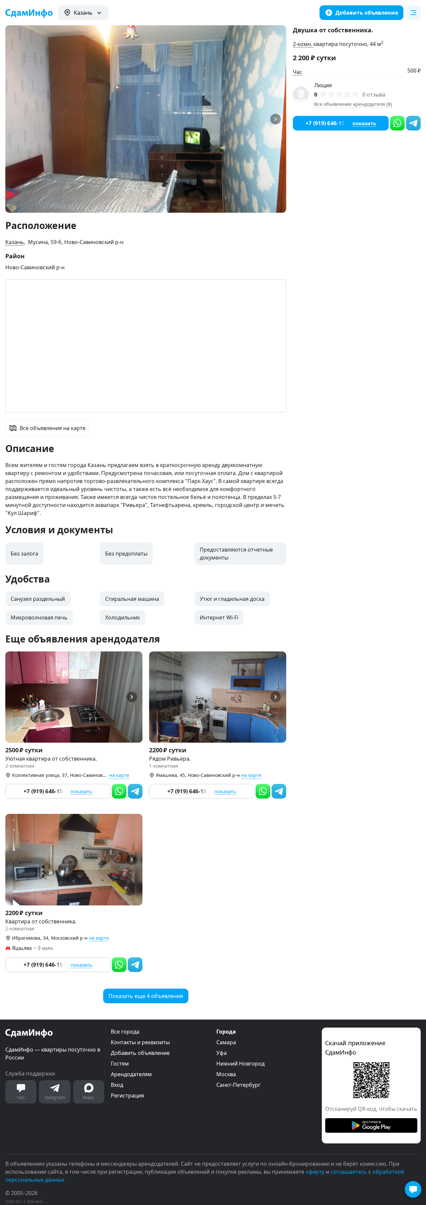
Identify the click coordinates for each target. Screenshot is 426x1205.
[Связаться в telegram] (135, 791)
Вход (117, 1084)
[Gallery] (145, 119)
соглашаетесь (348, 1171)
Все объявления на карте (53, 428)
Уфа (221, 1053)
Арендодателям (131, 1074)
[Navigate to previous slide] (13, 119)
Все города (125, 1031)
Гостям (120, 1063)
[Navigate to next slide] (278, 119)
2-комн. (303, 44)
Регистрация (127, 1095)
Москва (226, 1074)
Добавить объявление (140, 1053)
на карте (119, 775)
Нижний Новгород (240, 1063)
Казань (14, 242)
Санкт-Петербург (238, 1084)
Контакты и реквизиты (140, 1042)
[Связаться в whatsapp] (119, 791)
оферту (315, 1171)
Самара (226, 1042)
